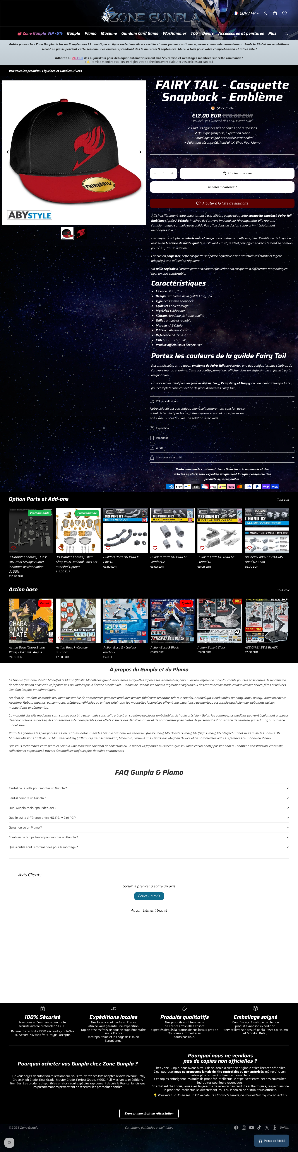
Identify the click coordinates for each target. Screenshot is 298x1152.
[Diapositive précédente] (6, 152)
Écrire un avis (149, 896)
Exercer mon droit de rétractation (149, 1113)
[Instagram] (244, 1127)
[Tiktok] (259, 1127)
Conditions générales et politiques (149, 1127)
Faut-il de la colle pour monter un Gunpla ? (38, 788)
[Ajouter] (94, 546)
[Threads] (274, 1127)
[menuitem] (272, 33)
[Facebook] (236, 1127)
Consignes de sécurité (169, 457)
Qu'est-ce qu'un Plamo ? (25, 827)
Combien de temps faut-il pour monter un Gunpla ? (43, 837)
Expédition (162, 428)
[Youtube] (251, 1127)
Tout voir (283, 499)
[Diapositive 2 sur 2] (81, 233)
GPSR (159, 448)
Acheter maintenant (222, 187)
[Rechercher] (286, 33)
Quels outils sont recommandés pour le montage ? (43, 847)
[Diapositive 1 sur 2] (67, 233)
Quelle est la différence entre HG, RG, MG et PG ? (42, 817)
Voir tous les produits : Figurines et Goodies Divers (45, 70)
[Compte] (265, 13)
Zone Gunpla (29, 1127)
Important (162, 438)
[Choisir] (47, 546)
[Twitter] (267, 1127)
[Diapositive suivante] (141, 152)
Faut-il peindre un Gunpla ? (27, 798)
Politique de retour (167, 401)
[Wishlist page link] (284, 13)
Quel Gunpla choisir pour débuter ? (32, 807)
